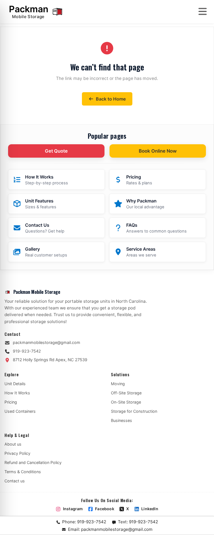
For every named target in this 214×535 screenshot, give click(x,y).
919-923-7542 (27, 351)
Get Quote (56, 151)
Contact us (14, 480)
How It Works (17, 392)
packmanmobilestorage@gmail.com (46, 342)
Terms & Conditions (22, 471)
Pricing (10, 402)
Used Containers (20, 411)
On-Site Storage (126, 402)
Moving (118, 383)
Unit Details (15, 383)
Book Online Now (158, 151)
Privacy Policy (17, 453)
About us (12, 444)
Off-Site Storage (126, 392)
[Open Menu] (203, 11)
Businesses (121, 420)
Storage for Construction (134, 411)
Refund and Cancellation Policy (33, 462)
